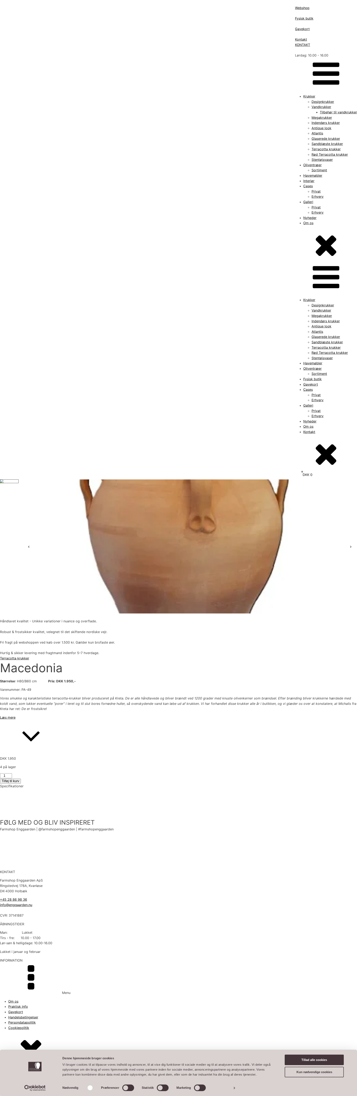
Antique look (321, 128)
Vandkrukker (321, 107)
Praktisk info (18, 1006)
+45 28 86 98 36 (13, 899)
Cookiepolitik (18, 1028)
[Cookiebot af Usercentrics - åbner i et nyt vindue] (35, 1088)
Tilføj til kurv (10, 781)
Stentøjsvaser (322, 160)
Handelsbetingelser (23, 1017)
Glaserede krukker (326, 139)
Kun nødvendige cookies (314, 1072)
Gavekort (310, 384)
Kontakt (309, 432)
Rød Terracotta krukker (330, 154)
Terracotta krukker (326, 149)
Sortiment (319, 170)
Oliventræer (312, 165)
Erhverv (318, 196)
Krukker (309, 96)
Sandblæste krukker (327, 144)
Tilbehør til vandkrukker (338, 112)
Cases (308, 186)
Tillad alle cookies (314, 1060)
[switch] (128, 1087)
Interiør (308, 181)
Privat (316, 191)
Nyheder (310, 218)
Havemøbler (312, 175)
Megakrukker (322, 117)
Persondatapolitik (22, 1022)
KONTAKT (302, 45)
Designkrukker (323, 102)
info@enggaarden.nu (16, 905)
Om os (308, 223)
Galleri (308, 202)
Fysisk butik (312, 379)
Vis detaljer (222, 1088)
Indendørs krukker (326, 123)
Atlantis (317, 133)
